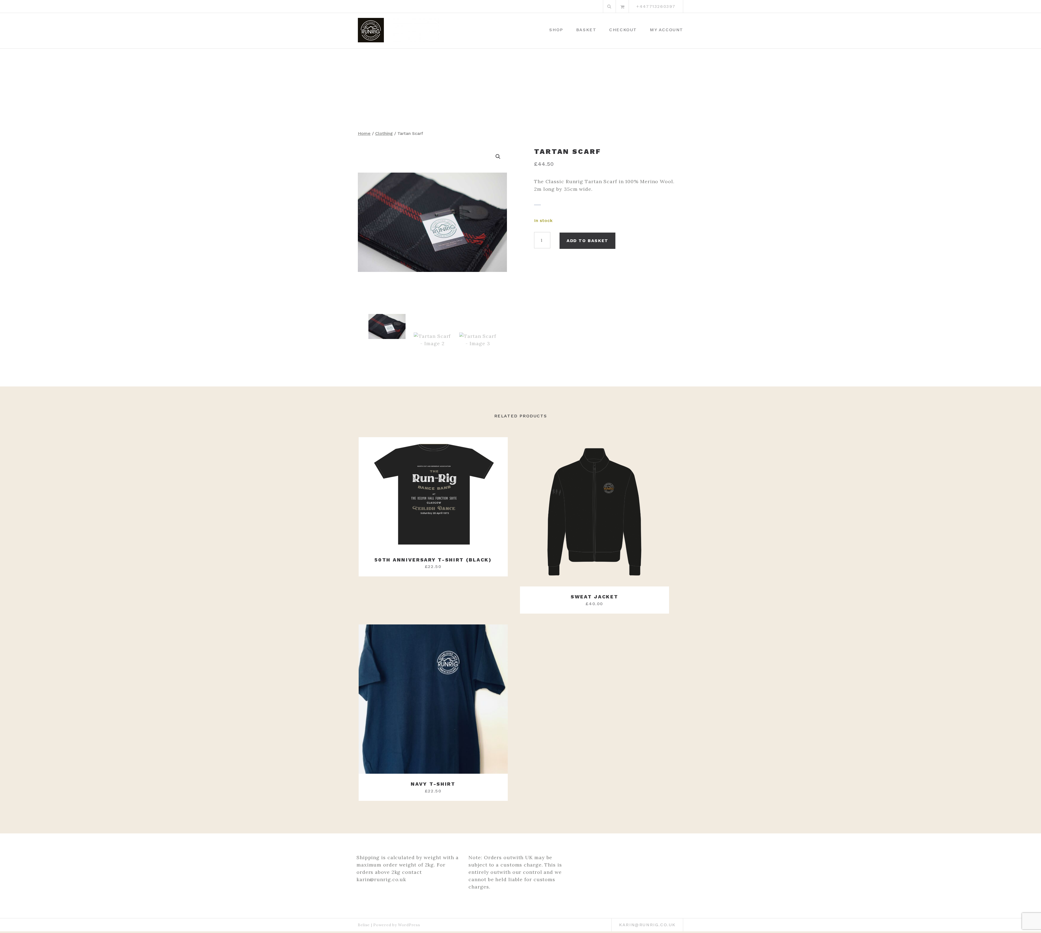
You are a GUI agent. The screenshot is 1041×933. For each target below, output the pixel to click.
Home (364, 133)
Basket (586, 29)
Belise (364, 924)
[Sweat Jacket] (594, 511)
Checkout (623, 29)
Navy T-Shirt (433, 784)
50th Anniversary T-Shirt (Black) (432, 560)
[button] (498, 156)
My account (666, 29)
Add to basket (587, 240)
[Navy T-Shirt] (433, 699)
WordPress (409, 924)
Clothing (384, 133)
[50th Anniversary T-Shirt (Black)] (433, 493)
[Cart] (622, 6)
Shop (556, 29)
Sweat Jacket (594, 596)
